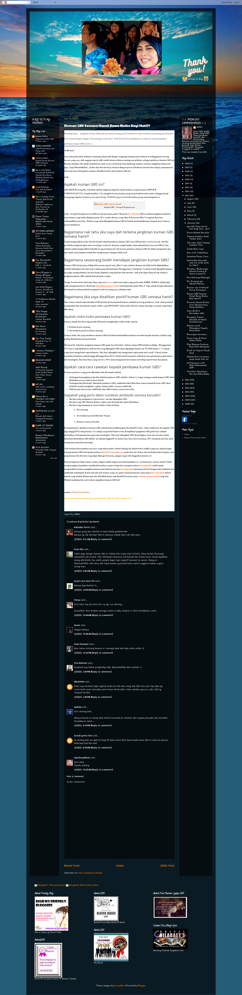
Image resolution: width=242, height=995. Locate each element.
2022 (187, 172)
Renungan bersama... (197, 335)
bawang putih (145, 465)
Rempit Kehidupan (45, 435)
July (189, 203)
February (192, 219)
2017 (187, 188)
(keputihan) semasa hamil (108, 286)
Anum (77, 625)
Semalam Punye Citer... (198, 257)
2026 (187, 164)
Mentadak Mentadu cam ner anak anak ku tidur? (198, 263)
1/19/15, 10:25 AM (83, 769)
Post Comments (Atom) (90, 873)
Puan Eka (78, 549)
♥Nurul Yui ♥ (42, 397)
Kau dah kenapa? (44, 190)
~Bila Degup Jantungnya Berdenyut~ (42, 314)
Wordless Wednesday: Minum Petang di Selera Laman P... (197, 271)
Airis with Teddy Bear (197, 253)
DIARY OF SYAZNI (44, 426)
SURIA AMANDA (43, 146)
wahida (77, 707)
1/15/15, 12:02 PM (83, 653)
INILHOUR (79, 681)
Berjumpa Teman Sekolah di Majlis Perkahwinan (197, 319)
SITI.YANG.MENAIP (45, 231)
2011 (187, 392)
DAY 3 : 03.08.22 (43, 265)
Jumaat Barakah (43, 319)
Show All (53, 458)
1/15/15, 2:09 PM (82, 671)
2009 (188, 400)
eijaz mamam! (42, 304)
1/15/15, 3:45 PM (82, 697)
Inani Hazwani (81, 644)
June (189, 207)
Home (120, 865)
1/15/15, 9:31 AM (82, 539)
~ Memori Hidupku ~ (45, 351)
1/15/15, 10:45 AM (83, 634)
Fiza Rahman (80, 663)
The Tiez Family (43, 339)
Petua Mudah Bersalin (198, 233)
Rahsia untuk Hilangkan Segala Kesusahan (197, 328)
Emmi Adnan (187, 416)
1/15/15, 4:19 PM (82, 725)
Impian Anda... (42, 353)
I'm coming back (43, 428)
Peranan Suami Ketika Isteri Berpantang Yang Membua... (198, 305)
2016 (187, 192)
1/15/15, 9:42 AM (82, 571)
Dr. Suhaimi (133, 214)
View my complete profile (194, 152)
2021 (187, 176)
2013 (187, 384)
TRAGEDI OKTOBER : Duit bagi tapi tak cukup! (46, 401)
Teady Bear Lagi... (196, 249)
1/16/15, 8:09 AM (82, 747)
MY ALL (39, 385)
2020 (187, 180)
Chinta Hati (42, 158)
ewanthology (42, 187)
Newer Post (72, 865)
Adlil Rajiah (41, 368)
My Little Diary (43, 170)
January (191, 223)
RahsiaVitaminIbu (80, 492)
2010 (187, 396)
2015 (187, 196)
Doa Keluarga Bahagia (198, 278)
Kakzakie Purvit (82, 527)
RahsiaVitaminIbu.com (113, 452)
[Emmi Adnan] (184, 421)
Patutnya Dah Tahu (45, 139)
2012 (187, 388)
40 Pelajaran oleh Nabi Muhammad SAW (196, 365)
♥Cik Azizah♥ (42, 447)
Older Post (167, 865)
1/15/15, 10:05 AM (83, 590)
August (191, 199)
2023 (187, 168)
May (189, 211)
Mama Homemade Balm (195, 438)
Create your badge (189, 423)
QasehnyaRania (82, 757)
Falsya (77, 600)
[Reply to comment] (101, 539)
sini (91, 143)
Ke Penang (41, 332)
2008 (188, 404)
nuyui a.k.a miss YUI (84, 581)
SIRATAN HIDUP (43, 360)
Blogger (142, 986)
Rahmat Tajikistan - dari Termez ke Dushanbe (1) (45, 207)
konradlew (119, 986)
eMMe (199, 127)
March (190, 215)
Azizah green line (83, 735)
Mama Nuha (42, 137)
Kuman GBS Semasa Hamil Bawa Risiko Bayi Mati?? (107, 125)
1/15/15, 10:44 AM (83, 615)
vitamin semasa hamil (149, 476)
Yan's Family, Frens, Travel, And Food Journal (45, 199)
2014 (187, 380)
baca (109, 282)
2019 (187, 184)
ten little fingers (44, 287)
